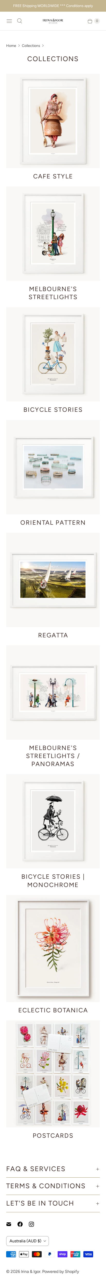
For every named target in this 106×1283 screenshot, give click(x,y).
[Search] (19, 21)
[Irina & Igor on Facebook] (23, 1224)
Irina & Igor (30, 1271)
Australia (25, 1240)
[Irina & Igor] (53, 21)
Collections (31, 46)
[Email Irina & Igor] (11, 1224)
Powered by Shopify (60, 1271)
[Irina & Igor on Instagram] (34, 1224)
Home (11, 46)
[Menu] (9, 21)
